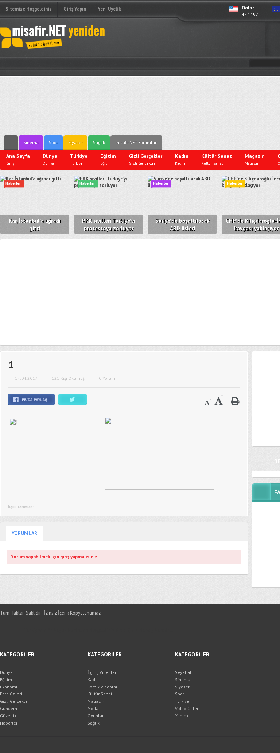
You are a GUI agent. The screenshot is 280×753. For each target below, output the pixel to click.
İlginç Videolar (102, 672)
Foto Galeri (11, 694)
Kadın (93, 679)
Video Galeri (187, 708)
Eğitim (6, 679)
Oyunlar (96, 715)
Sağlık (99, 142)
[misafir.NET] (53, 36)
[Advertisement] (204, 78)
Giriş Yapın (74, 9)
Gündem (8, 708)
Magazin (96, 701)
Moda (93, 708)
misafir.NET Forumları (136, 142)
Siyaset (75, 142)
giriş (64, 557)
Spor (53, 142)
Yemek (181, 715)
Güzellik (8, 715)
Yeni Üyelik (109, 9)
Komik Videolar (102, 687)
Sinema (31, 142)
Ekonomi (8, 687)
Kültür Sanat (100, 694)
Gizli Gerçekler (14, 701)
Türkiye (182, 701)
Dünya (6, 672)
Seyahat (183, 672)
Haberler (9, 723)
